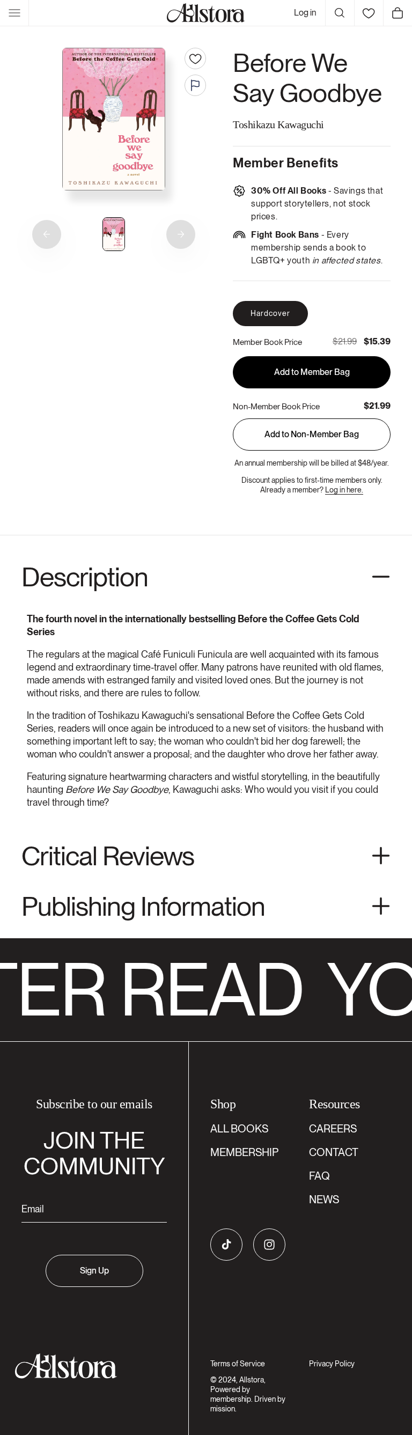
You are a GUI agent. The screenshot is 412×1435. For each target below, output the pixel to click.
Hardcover (270, 313)
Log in (305, 13)
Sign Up (94, 1270)
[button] (14, 13)
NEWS (324, 1199)
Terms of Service (237, 1363)
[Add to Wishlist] (195, 58)
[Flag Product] (195, 85)
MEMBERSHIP (244, 1152)
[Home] (206, 13)
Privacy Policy (332, 1363)
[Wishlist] (368, 13)
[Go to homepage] (87, 1366)
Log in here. (344, 489)
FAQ (319, 1175)
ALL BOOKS (239, 1128)
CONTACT (333, 1152)
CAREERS (333, 1128)
